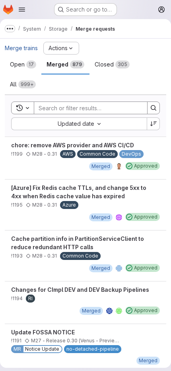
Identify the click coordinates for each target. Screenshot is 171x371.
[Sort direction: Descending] (153, 123)
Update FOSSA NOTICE (43, 332)
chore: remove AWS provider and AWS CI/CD (72, 145)
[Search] (153, 108)
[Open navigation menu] (22, 9)
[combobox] (79, 123)
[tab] (23, 64)
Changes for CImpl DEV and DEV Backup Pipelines (80, 289)
